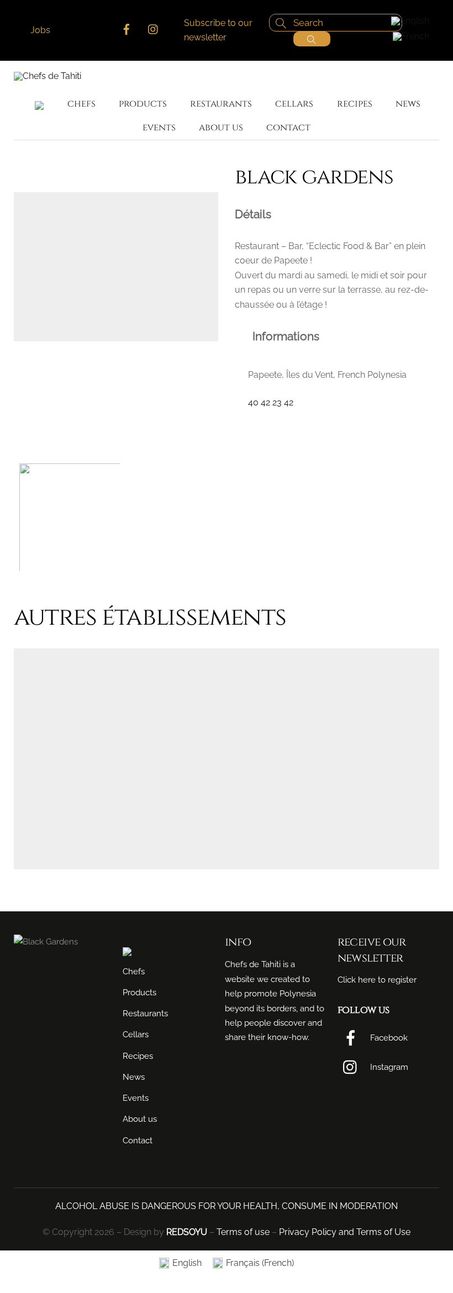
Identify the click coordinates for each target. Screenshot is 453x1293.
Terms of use (243, 1232)
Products (143, 103)
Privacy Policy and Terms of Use (344, 1232)
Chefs (81, 103)
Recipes (354, 103)
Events (159, 127)
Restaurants (221, 103)
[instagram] (154, 28)
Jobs (40, 30)
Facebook (388, 1038)
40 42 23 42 (270, 402)
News (408, 103)
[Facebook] (242, 424)
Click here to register (377, 980)
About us (221, 127)
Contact (288, 127)
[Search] (311, 38)
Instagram (388, 1067)
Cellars (294, 103)
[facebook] (126, 28)
